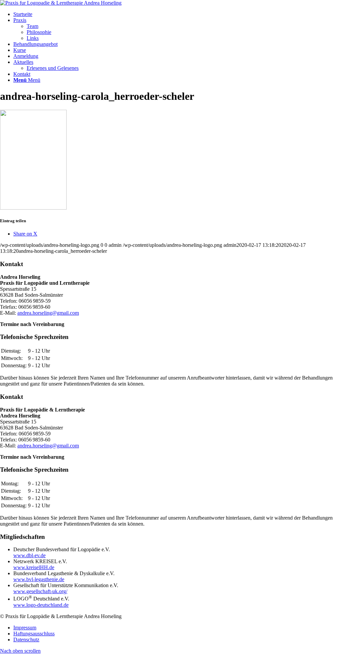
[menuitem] (177, 14)
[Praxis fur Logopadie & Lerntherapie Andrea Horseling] (61, 3)
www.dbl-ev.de (29, 555)
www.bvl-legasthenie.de (38, 579)
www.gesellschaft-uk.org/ (40, 591)
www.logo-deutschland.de (41, 605)
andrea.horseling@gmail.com (48, 313)
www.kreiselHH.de (33, 567)
